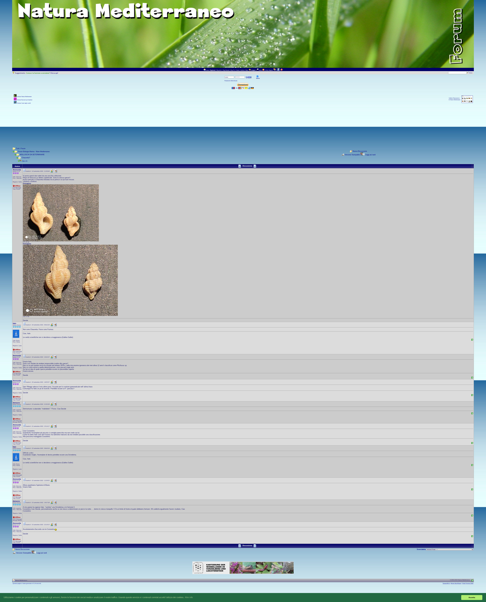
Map (246, 70)
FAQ (266, 70)
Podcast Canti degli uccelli (24, 103)
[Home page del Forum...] (205, 70)
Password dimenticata (231, 80)
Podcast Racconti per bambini (24, 100)
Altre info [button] (189, 597)
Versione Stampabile (352, 155)
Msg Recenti (226, 70)
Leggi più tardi (370, 155)
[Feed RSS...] (263, 70)
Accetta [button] (472, 597)
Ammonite (17, 170)
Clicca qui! (54, 73)
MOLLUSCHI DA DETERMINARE (32, 155)
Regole (270, 70)
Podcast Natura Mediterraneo (24, 96)
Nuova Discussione (360, 151)
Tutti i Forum (20, 148)
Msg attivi (219, 70)
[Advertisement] (243, 122)
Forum (207, 70)
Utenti (237, 70)
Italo (14, 323)
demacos (16, 403)
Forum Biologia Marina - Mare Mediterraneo (34, 151)
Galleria (242, 70)
